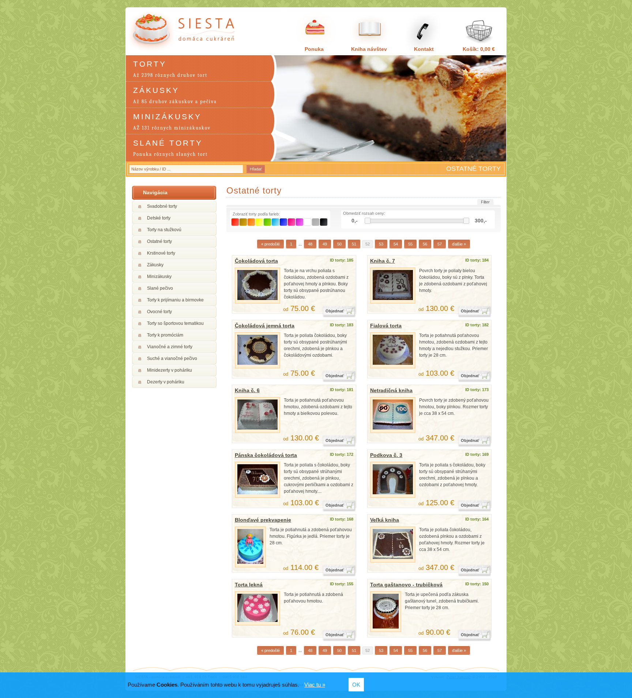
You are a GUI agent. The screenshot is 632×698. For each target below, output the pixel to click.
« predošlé (270, 244)
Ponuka (314, 49)
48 (310, 244)
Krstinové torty (161, 253)
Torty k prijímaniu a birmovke (175, 300)
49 (325, 244)
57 (439, 244)
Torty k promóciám (165, 335)
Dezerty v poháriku (165, 381)
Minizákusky (159, 276)
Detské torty (158, 218)
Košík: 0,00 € (479, 49)
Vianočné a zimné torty (169, 346)
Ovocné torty (159, 311)
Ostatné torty (159, 241)
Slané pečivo (160, 288)
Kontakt (424, 49)
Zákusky (155, 264)
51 (354, 244)
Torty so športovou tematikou (175, 323)
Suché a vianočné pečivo (172, 358)
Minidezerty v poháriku (169, 370)
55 (410, 244)
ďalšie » (459, 244)
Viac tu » (314, 685)
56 (425, 244)
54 (396, 244)
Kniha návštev (369, 49)
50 (339, 244)
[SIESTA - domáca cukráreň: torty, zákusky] (187, 31)
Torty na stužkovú (164, 229)
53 (381, 244)
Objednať (335, 311)
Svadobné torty (162, 206)
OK (356, 685)
